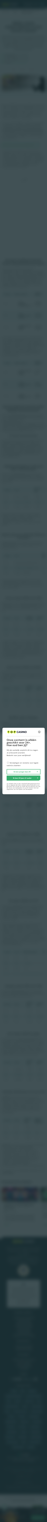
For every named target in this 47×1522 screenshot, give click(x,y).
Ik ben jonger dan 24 (22, 772)
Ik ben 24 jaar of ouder (22, 778)
